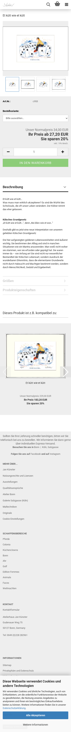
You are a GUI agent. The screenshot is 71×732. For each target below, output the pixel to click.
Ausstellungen (10, 481)
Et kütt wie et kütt (35, 382)
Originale (7, 513)
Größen (8, 281)
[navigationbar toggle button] (66, 4)
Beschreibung (13, 187)
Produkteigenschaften (19, 290)
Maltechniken (10, 506)
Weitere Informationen (35, 724)
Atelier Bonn (9, 494)
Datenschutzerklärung (14, 708)
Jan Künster (9, 469)
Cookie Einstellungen (13, 518)
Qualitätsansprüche (13, 488)
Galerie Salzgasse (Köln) (15, 500)
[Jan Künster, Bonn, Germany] (7, 4)
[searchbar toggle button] (48, 4)
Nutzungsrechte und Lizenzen (18, 475)
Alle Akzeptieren (35, 715)
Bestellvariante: (11, 111)
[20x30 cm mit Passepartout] (35, 48)
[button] (8, 152)
